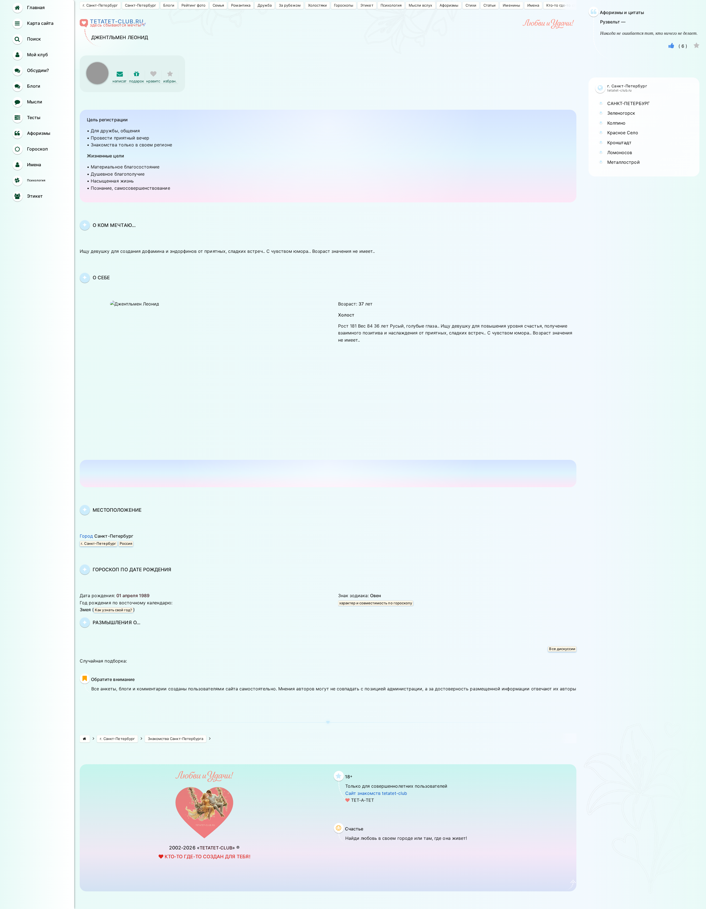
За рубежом (290, 5)
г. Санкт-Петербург (100, 5)
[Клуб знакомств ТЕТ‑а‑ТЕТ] (85, 738)
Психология (391, 5)
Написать (120, 84)
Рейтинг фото (193, 5)
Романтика (240, 5)
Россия (126, 543)
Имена (533, 5)
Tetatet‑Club (216, 848)
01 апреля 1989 (133, 595)
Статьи (489, 5)
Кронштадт (619, 142)
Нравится (153, 84)
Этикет (366, 5)
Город (106, 536)
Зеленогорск (621, 113)
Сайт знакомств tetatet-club (376, 793)
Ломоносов (619, 152)
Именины (511, 5)
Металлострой (623, 162)
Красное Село (622, 132)
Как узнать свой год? (113, 610)
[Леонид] (97, 65)
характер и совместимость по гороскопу (375, 603)
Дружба (265, 5)
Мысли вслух (420, 5)
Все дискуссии (562, 649)
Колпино (616, 123)
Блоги (168, 5)
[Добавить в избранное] (696, 46)
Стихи (471, 5)
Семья (218, 5)
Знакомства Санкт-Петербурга (175, 738)
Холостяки (317, 5)
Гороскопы (343, 5)
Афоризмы (449, 5)
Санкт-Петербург (140, 5)
